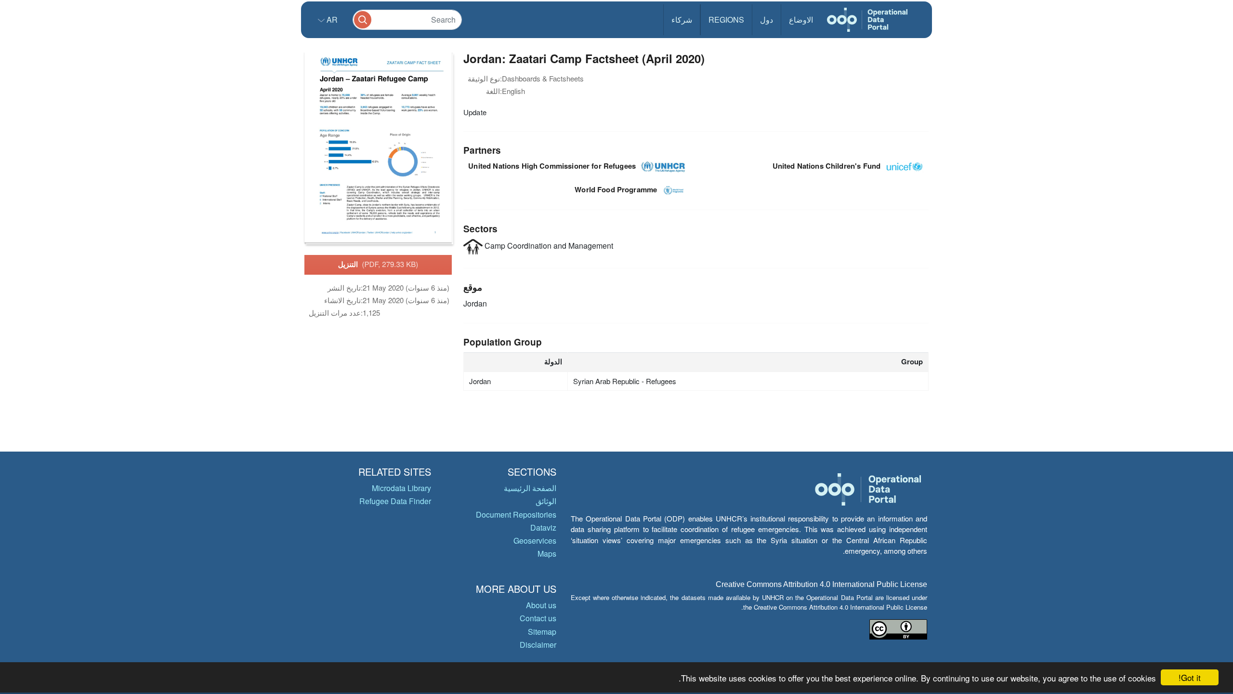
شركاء (681, 19)
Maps (547, 553)
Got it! (1190, 677)
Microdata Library (401, 488)
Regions (726, 19)
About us (541, 605)
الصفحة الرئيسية (530, 488)
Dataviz (543, 527)
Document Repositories (516, 514)
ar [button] (331, 19)
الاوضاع (801, 19)
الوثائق (546, 501)
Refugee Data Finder (395, 501)
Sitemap (542, 631)
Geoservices (534, 540)
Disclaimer (538, 644)
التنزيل (378, 264)
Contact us (538, 618)
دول (766, 19)
